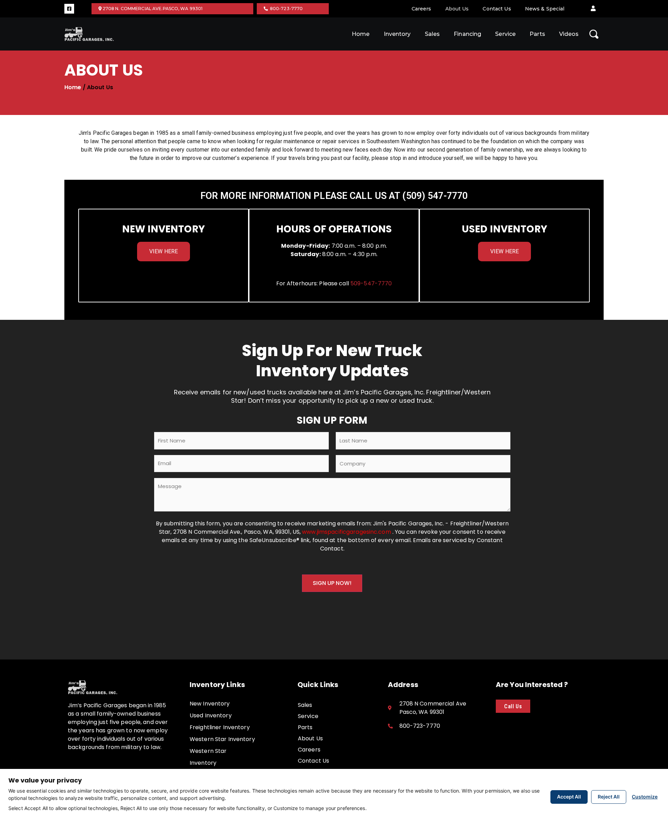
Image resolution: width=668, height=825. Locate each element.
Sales (432, 34)
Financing (467, 34)
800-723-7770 (285, 8)
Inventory (397, 34)
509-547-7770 (371, 283)
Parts (537, 34)
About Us (457, 9)
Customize (645, 797)
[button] (593, 9)
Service (505, 34)
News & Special (545, 9)
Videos (569, 34)
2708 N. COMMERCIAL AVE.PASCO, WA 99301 (152, 8)
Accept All (569, 797)
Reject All (609, 797)
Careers (421, 9)
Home (360, 34)
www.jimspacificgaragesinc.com (347, 532)
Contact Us (497, 9)
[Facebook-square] (69, 9)
